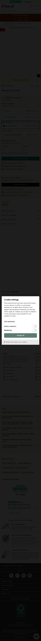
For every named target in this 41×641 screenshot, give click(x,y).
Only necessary (9, 321)
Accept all (20, 335)
